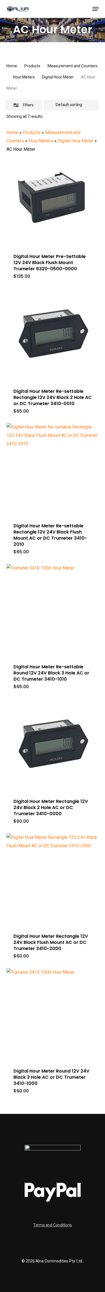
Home (11, 66)
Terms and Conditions (52, 1225)
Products (32, 66)
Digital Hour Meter (58, 77)
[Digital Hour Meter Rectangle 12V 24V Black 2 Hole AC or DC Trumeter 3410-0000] (52, 744)
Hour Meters (24, 77)
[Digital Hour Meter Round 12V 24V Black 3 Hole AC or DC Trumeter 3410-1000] (52, 1014)
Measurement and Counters (72, 66)
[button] (95, 9)
